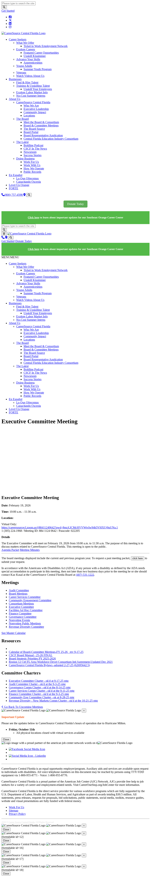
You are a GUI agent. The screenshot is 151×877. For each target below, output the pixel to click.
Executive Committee (21, 606)
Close (6, 739)
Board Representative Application (43, 135)
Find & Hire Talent (27, 82)
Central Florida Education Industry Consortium (51, 138)
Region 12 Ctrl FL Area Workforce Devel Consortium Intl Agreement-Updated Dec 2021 (61, 661)
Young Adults (24, 65)
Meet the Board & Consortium (41, 122)
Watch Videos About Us (30, 75)
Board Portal (31, 132)
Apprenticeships (33, 62)
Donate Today (75, 204)
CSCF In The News (35, 148)
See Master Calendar (13, 633)
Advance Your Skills (28, 59)
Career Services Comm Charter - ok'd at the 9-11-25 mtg (41, 690)
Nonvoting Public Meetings (25, 623)
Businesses (15, 79)
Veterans (21, 72)
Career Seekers (17, 39)
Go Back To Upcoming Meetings (23, 706)
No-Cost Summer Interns (30, 95)
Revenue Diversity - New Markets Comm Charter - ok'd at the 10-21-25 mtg (53, 700)
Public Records (32, 171)
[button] (10, 257)
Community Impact (35, 112)
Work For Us (31, 161)
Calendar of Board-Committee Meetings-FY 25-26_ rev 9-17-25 (46, 651)
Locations (29, 115)
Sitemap (13, 810)
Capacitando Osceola (28, 181)
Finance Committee (20, 613)
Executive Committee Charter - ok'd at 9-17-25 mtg (39, 680)
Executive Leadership (36, 108)
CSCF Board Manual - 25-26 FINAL (30, 655)
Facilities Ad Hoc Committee (26, 610)
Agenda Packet (10, 549)
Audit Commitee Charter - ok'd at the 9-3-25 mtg (37, 684)
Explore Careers (25, 49)
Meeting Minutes (30, 549)
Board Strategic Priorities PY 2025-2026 (32, 658)
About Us (14, 99)
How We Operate (34, 168)
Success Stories (32, 155)
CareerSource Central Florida (33, 102)
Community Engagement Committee (30, 600)
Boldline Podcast (33, 145)
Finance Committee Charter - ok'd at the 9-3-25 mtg (39, 694)
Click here (33, 217)
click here (137, 558)
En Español (15, 175)
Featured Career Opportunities (41, 52)
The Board (22, 118)
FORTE (13, 188)
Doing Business (25, 158)
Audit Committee (19, 590)
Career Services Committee (25, 597)
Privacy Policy (17, 813)
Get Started (8, 10)
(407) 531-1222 (85, 574)
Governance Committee (22, 616)
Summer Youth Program (38, 69)
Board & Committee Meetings (41, 125)
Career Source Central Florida (22, 822)
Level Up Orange (19, 185)
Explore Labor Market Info (32, 92)
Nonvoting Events (19, 620)
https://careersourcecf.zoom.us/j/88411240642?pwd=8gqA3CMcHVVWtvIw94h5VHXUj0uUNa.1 (59, 527)
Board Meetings (18, 593)
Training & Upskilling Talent (33, 85)
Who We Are (31, 105)
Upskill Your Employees (38, 89)
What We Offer (25, 42)
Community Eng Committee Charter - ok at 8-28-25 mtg (41, 697)
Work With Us (32, 165)
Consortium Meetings (21, 603)
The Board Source (34, 128)
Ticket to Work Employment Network (46, 46)
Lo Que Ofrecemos (27, 178)
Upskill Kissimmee (35, 56)
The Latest (22, 142)
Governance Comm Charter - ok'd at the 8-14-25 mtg (40, 687)
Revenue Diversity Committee (26, 626)
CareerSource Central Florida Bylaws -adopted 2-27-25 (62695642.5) (49, 665)
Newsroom (30, 151)
